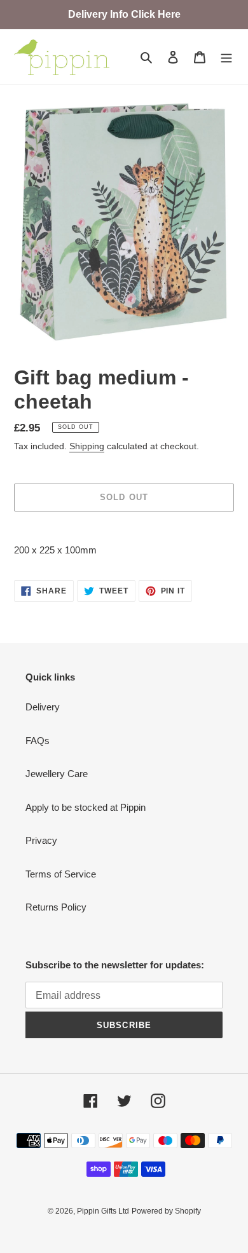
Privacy (41, 840)
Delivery (42, 706)
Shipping (86, 446)
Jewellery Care (56, 773)
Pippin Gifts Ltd (103, 1211)
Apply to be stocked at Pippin (85, 807)
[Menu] (226, 57)
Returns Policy (55, 907)
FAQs (37, 740)
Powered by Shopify (166, 1211)
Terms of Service (60, 874)
